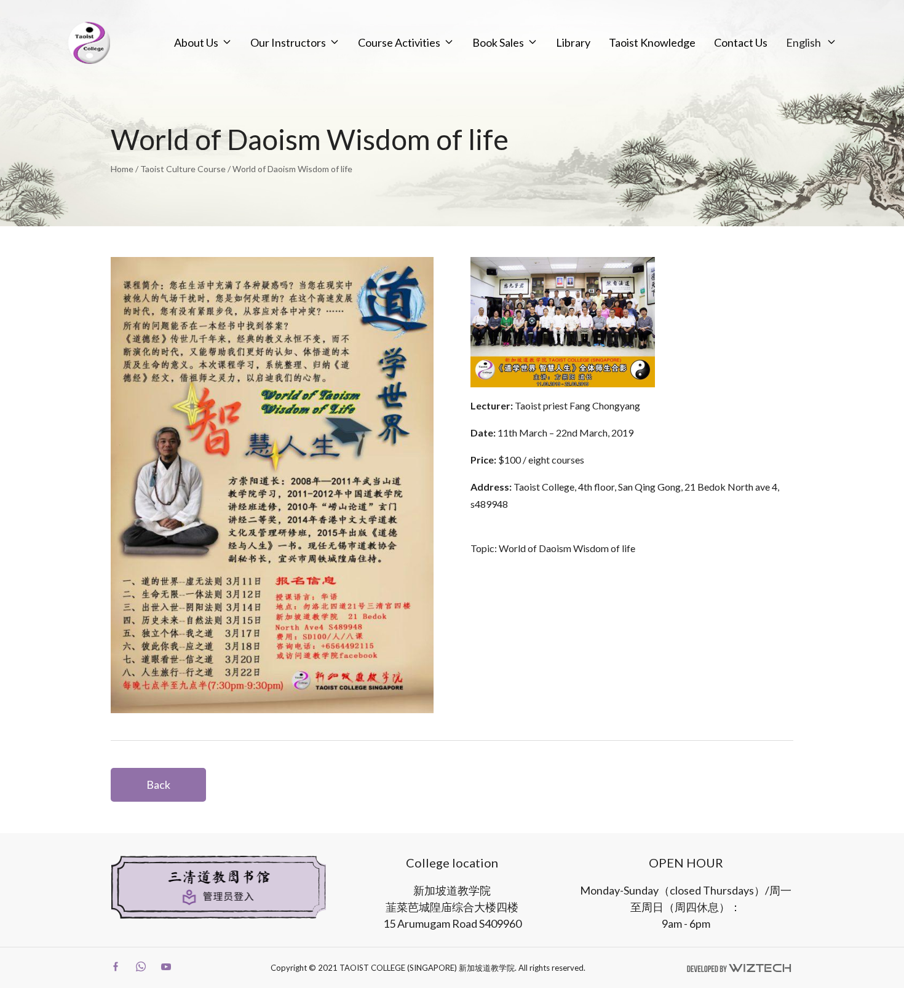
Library (573, 42)
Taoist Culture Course (183, 169)
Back (158, 784)
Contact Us (740, 42)
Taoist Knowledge (652, 42)
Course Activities (399, 42)
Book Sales (498, 42)
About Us (196, 42)
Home (122, 169)
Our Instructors (288, 42)
